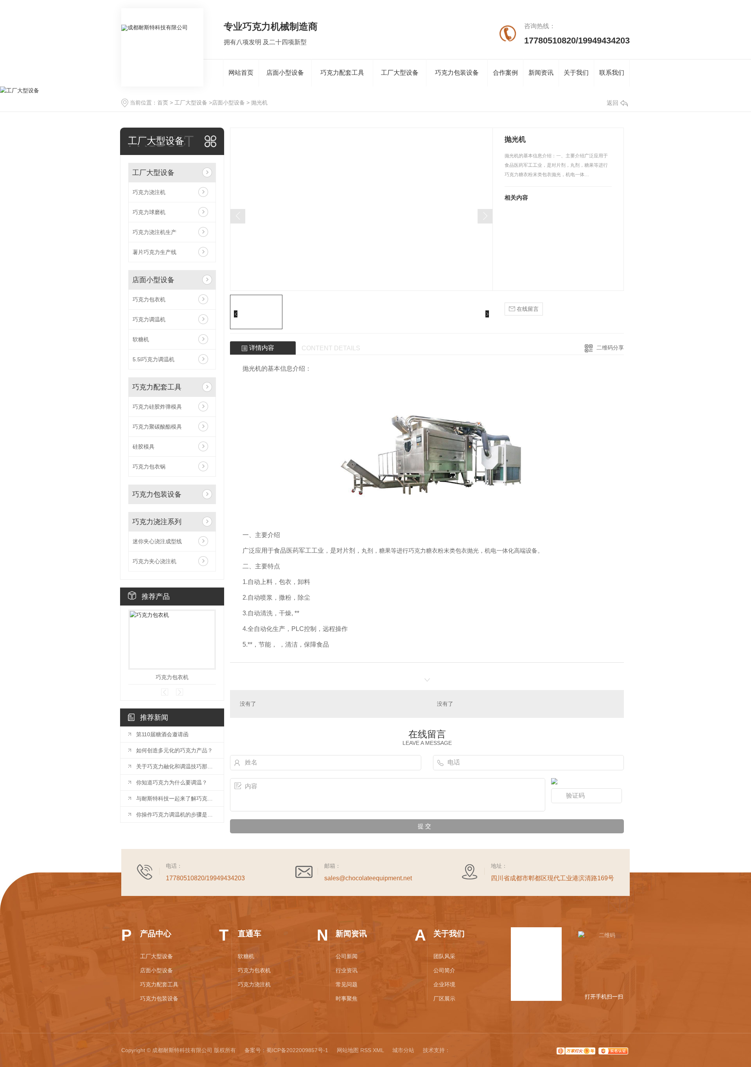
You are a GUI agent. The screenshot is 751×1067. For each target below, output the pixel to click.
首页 (162, 102)
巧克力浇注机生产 (154, 232)
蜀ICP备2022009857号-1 (297, 1050)
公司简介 (444, 970)
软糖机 (141, 339)
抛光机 (259, 102)
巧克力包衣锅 (149, 466)
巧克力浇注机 (149, 192)
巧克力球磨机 (149, 212)
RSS (365, 1050)
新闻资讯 (540, 72)
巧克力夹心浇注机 (154, 561)
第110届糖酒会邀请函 (162, 734)
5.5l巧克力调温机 (153, 359)
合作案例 (505, 72)
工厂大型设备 (400, 72)
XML (378, 1050)
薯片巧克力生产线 (154, 252)
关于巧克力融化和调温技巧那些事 (176, 766)
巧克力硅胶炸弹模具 (157, 407)
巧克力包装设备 (457, 72)
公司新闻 (347, 956)
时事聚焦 (347, 998)
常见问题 (347, 984)
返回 (612, 102)
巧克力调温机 (149, 319)
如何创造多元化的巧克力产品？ (174, 750)
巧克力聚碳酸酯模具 (157, 427)
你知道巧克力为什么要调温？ (171, 782)
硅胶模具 (144, 446)
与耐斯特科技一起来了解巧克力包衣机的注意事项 (176, 798)
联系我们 (611, 72)
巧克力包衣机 (149, 299)
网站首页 (240, 72)
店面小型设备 (285, 72)
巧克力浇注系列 (156, 522)
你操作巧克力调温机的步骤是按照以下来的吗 (176, 814)
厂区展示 (444, 998)
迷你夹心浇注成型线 (157, 541)
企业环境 (444, 984)
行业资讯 (347, 970)
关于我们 (576, 72)
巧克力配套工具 (342, 72)
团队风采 (444, 956)
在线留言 (527, 309)
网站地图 (348, 1050)
